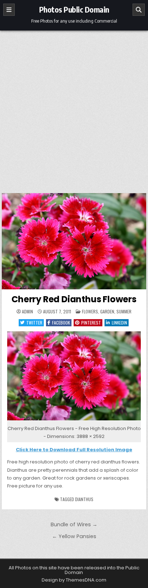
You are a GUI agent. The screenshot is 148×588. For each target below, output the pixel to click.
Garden (107, 311)
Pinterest (91, 322)
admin (27, 311)
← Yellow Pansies (74, 536)
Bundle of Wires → (74, 524)
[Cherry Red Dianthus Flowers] (74, 420)
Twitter (34, 322)
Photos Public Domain (74, 9)
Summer (123, 311)
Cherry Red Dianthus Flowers (74, 299)
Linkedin (119, 322)
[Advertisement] (74, 108)
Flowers (90, 311)
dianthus (84, 499)
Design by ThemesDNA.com (74, 580)
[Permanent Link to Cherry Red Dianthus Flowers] (74, 241)
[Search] (139, 10)
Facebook (61, 322)
